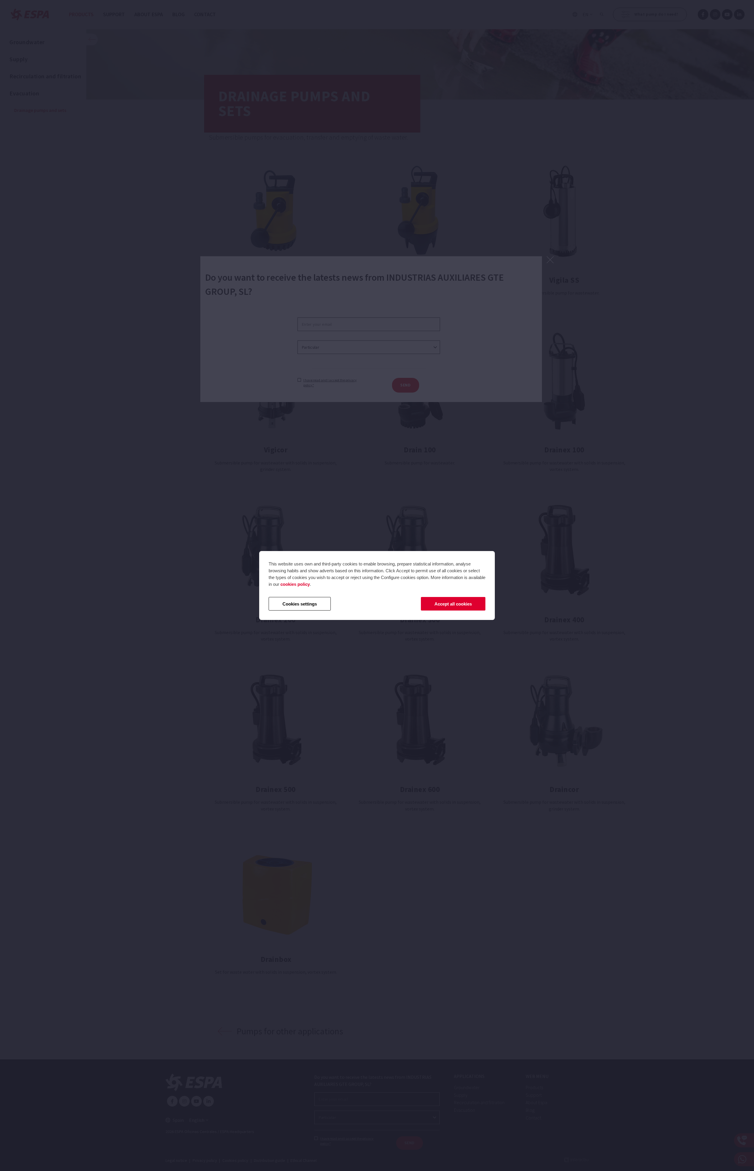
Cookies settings (299, 603)
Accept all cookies (453, 603)
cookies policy (295, 584)
